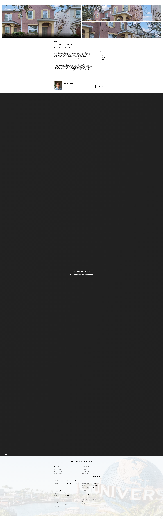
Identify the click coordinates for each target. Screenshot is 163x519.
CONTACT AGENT (100, 86)
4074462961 (82, 86)
